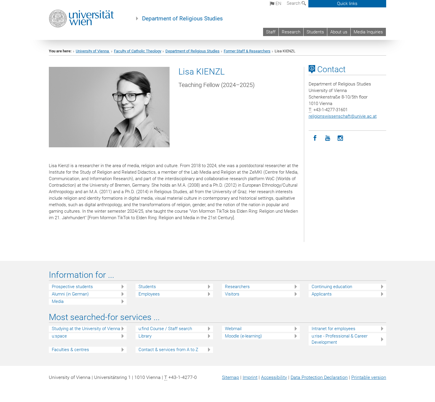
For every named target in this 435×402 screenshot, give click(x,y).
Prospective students (72, 286)
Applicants (322, 294)
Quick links (347, 3)
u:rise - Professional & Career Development (340, 339)
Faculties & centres (70, 349)
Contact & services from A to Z (168, 349)
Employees (149, 294)
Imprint (250, 377)
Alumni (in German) (70, 294)
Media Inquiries (368, 32)
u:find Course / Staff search (165, 328)
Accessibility (274, 377)
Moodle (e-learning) (243, 336)
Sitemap (230, 377)
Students (315, 32)
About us (338, 32)
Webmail (233, 328)
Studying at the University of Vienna (86, 328)
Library (145, 336)
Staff (271, 32)
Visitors (232, 294)
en (277, 3)
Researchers (237, 286)
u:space (59, 336)
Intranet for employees (333, 328)
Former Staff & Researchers (247, 51)
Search (294, 3)
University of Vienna (93, 51)
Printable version (368, 377)
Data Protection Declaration (319, 377)
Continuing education (332, 286)
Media (58, 301)
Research (291, 32)
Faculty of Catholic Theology (137, 51)
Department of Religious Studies (182, 18)
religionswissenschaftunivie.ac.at (343, 116)
